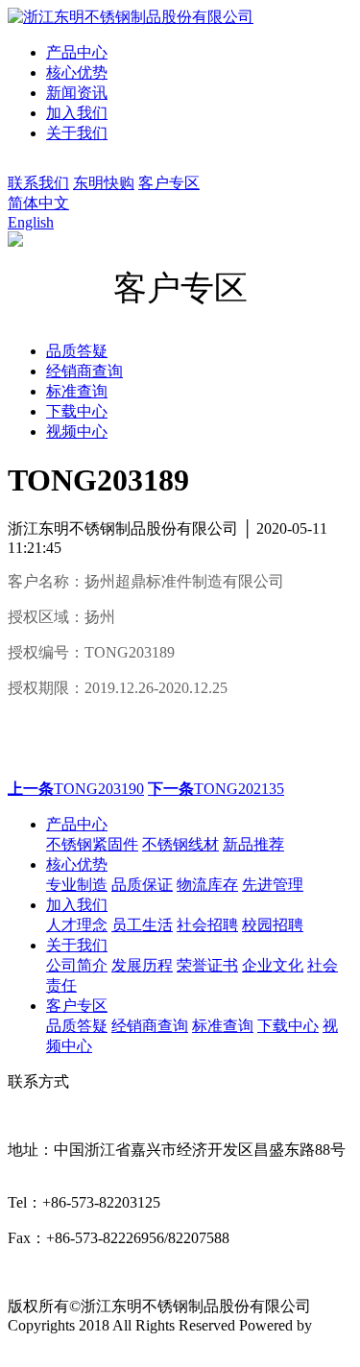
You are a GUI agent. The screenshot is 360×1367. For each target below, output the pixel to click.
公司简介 (77, 965)
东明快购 (103, 183)
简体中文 (38, 203)
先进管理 (272, 884)
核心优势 (77, 72)
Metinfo (32, 1342)
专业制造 (77, 884)
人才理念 (77, 925)
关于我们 (77, 133)
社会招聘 (207, 925)
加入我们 (77, 113)
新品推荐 (253, 844)
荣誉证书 (207, 965)
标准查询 (222, 1026)
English (31, 222)
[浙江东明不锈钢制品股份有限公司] (130, 17)
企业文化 (272, 965)
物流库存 (207, 884)
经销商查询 (149, 1026)
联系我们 (38, 183)
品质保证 (142, 884)
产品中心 (77, 52)
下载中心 (288, 1026)
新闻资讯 (77, 92)
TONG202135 (216, 788)
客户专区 (169, 183)
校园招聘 (272, 925)
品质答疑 (77, 1026)
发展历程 (142, 965)
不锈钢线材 (180, 844)
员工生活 (142, 925)
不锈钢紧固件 (92, 844)
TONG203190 (76, 788)
